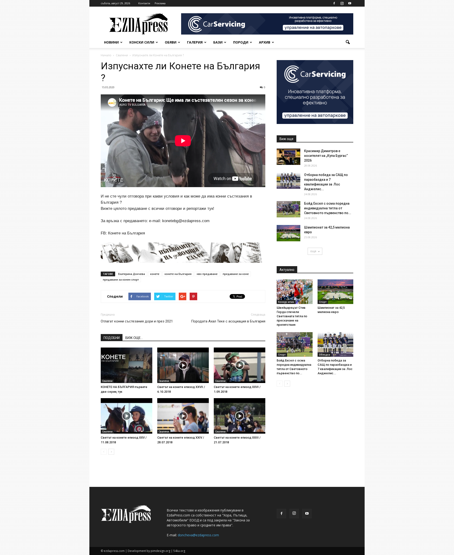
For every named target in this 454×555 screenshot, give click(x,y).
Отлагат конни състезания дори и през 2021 (137, 321)
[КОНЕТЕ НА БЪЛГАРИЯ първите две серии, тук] (126, 365)
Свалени (107, 381)
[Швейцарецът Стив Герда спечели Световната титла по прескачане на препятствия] (295, 291)
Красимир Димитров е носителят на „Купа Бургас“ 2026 (326, 155)
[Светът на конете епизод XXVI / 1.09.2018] (239, 365)
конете (154, 274)
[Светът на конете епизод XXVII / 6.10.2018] (183, 365)
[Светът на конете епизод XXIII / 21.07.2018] (239, 416)
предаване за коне (236, 274)
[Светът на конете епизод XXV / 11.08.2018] (126, 416)
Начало (106, 55)
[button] (347, 42)
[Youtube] (349, 3)
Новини (111, 42)
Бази (218, 42)
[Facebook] (334, 3)
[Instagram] (341, 3)
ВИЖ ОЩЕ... (134, 338)
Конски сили (141, 42)
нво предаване (207, 274)
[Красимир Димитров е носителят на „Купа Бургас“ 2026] (288, 157)
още (313, 251)
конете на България (178, 274)
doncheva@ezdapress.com (198, 535)
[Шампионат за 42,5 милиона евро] (288, 233)
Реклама (160, 3)
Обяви (170, 42)
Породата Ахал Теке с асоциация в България (228, 321)
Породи (240, 42)
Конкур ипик (286, 302)
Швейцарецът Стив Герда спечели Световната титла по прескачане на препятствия (292, 316)
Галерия (195, 42)
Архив (264, 42)
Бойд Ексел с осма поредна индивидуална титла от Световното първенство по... (327, 208)
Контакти (144, 3)
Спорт (323, 302)
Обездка (324, 354)
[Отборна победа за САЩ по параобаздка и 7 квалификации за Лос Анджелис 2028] (288, 180)
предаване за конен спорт (121, 279)
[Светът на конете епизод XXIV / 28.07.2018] (183, 416)
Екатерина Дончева (131, 274)
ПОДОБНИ (112, 338)
